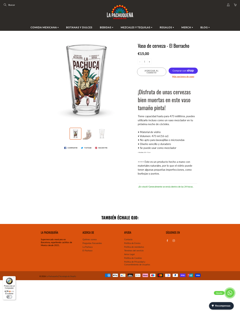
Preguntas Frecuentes (92, 243)
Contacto (128, 239)
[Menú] (14, 277)
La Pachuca (87, 247)
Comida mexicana (44, 27)
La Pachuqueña (52, 276)
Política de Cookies (133, 258)
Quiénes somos (89, 239)
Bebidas (106, 27)
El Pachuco (87, 250)
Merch (186, 27)
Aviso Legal (129, 254)
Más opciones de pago (183, 76)
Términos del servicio (134, 250)
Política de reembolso (134, 247)
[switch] (9, 297)
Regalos (166, 27)
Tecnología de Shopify (67, 276)
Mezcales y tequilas (136, 27)
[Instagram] (173, 240)
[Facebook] (167, 240)
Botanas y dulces (79, 27)
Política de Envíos (132, 243)
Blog (204, 27)
